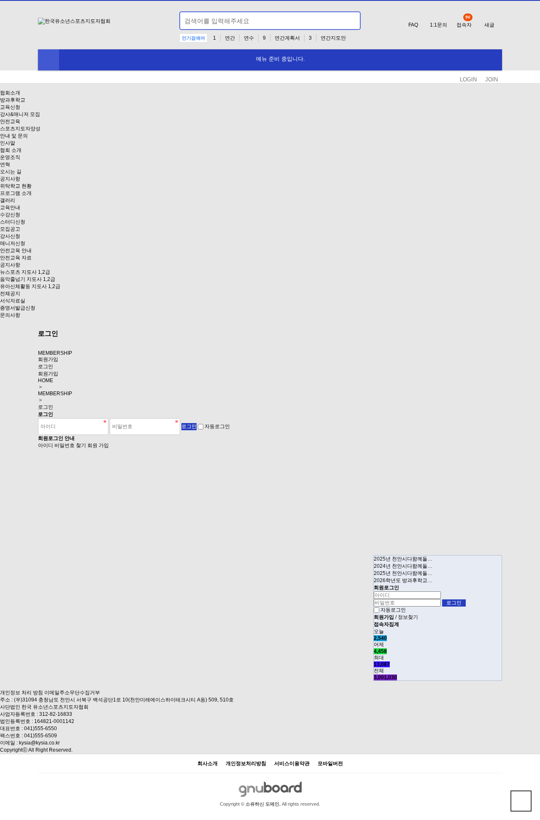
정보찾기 (408, 617)
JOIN (491, 79)
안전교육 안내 (16, 251)
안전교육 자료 (16, 258)
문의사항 (10, 315)
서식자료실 (12, 301)
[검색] (349, 20)
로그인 (45, 367)
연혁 (5, 164)
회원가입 (48, 359)
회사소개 (207, 763)
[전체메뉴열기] (48, 59)
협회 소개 (11, 150)
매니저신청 (12, 243)
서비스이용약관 (292, 763)
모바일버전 (330, 763)
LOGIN (468, 79)
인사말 (7, 143)
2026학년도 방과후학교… (403, 580)
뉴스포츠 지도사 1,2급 (25, 272)
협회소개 (10, 93)
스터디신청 (12, 222)
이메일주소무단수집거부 (72, 693)
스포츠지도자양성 (20, 129)
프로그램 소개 (16, 193)
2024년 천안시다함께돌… (403, 566)
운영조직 (10, 157)
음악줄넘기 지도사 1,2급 (27, 279)
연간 (230, 38)
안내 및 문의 (14, 136)
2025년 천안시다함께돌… (403, 559)
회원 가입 (98, 445)
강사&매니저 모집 (20, 114)
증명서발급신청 (17, 308)
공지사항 (10, 179)
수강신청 (10, 215)
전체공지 (10, 294)
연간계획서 (287, 38)
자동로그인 (217, 426)
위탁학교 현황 (16, 186)
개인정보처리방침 (246, 763)
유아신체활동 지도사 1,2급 (30, 286)
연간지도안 (333, 38)
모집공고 (10, 229)
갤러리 (7, 200)
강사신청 (10, 236)
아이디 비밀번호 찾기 (62, 445)
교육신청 (10, 107)
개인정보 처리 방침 (21, 693)
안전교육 (10, 121)
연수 (249, 38)
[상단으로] (521, 801)
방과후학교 (12, 100)
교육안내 (10, 207)
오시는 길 (11, 172)
